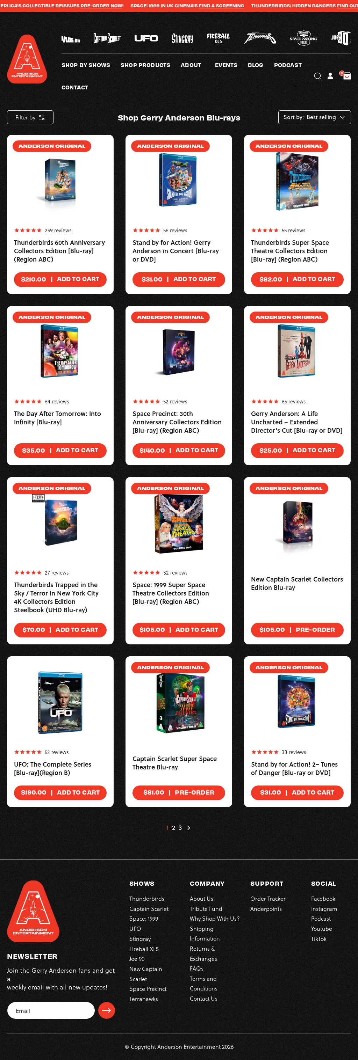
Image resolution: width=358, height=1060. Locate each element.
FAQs (196, 968)
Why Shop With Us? (215, 918)
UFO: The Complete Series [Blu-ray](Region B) (52, 768)
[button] (198, 64)
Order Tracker (268, 898)
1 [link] (167, 828)
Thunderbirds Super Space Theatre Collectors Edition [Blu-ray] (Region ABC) (290, 251)
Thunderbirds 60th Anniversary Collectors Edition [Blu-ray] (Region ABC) (59, 251)
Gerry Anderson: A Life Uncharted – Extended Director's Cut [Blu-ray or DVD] (297, 422)
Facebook (323, 898)
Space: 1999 (143, 918)
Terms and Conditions (203, 983)
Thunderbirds (146, 898)
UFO (135, 928)
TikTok (319, 939)
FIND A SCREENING (205, 5)
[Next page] (188, 828)
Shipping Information (205, 933)
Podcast (321, 918)
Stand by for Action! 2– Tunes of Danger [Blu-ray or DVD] (294, 768)
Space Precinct (147, 989)
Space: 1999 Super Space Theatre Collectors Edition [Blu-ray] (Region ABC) (171, 593)
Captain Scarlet (149, 909)
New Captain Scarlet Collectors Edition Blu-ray (297, 583)
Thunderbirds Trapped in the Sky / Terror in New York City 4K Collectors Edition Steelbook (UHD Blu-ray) (56, 597)
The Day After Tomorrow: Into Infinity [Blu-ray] (57, 418)
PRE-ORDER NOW (85, 5)
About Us (201, 898)
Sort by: (294, 117)
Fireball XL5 (144, 949)
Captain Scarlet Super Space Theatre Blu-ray (175, 763)
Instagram (324, 909)
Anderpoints (266, 909)
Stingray (140, 939)
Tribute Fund (206, 909)
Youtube (321, 928)
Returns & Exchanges (203, 953)
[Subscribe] (106, 1010)
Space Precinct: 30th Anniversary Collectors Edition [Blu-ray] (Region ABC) (177, 422)
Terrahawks (143, 999)
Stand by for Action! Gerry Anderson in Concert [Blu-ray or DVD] (176, 251)
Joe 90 (137, 959)
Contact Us (203, 998)
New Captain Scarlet (145, 973)
